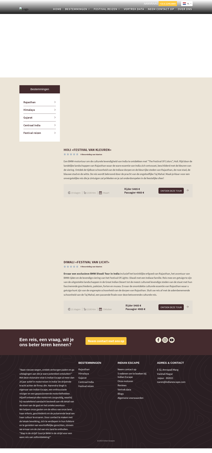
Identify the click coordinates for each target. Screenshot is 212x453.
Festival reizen (105, 9)
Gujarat (27, 117)
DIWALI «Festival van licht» (86, 262)
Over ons (185, 9)
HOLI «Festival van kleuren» (87, 149)
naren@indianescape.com (171, 382)
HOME (57, 9)
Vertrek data (134, 9)
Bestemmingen (76, 9)
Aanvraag (151, 3)
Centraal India (31, 125)
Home (97, 74)
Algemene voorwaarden (130, 398)
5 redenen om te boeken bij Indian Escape (132, 375)
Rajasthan (29, 102)
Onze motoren (125, 381)
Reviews (122, 385)
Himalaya (29, 110)
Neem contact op (161, 9)
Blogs (121, 393)
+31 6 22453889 (168, 3)
